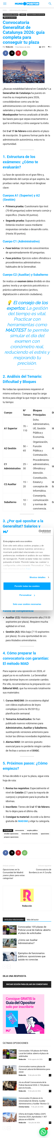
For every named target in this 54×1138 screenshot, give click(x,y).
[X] (12, 53)
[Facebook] (5, 53)
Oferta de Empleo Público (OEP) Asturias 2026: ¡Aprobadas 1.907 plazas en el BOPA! (33, 1117)
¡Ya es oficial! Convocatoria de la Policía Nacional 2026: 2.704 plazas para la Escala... (34, 1085)
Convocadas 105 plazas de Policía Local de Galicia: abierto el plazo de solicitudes (34, 929)
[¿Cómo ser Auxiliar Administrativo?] (10, 943)
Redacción (9, 47)
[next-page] (9, 966)
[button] (4, 3)
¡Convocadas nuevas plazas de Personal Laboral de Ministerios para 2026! (34, 1069)
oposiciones (45, 834)
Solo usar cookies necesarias (27, 604)
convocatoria (19, 830)
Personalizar (25, 595)
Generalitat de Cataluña (29, 834)
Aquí (28, 568)
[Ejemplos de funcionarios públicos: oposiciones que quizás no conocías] (10, 956)
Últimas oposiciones (10, 17)
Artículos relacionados (14, 920)
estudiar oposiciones (11, 834)
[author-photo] (27, 902)
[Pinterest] (18, 53)
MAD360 (23, 821)
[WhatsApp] (24, 53)
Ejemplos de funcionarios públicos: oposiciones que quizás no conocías (31, 956)
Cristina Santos (24, 1107)
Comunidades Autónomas (36, 14)
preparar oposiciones (11, 837)
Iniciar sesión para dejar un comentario (27, 984)
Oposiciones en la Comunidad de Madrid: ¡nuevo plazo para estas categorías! (14, 873)
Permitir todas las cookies (27, 586)
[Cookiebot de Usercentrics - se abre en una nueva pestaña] (39, 531)
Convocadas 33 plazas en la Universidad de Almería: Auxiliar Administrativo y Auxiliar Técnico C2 (34, 1101)
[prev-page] (4, 966)
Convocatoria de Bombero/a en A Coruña (40, 871)
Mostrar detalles (38, 577)
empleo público (32, 830)
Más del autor (33, 920)
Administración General (18, 10)
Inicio (5, 10)
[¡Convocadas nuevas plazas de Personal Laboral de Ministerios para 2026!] (10, 1070)
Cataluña (22, 14)
